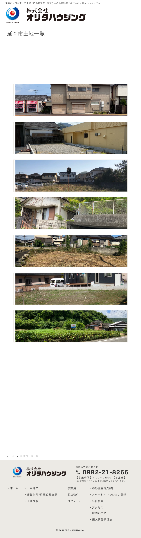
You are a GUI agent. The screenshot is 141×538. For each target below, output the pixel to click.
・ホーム (13, 488)
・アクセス (96, 507)
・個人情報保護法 (100, 519)
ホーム (11, 456)
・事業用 (70, 488)
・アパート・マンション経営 (107, 495)
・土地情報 (31, 501)
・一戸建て (31, 488)
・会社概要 (96, 501)
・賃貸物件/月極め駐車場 (40, 495)
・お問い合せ (97, 513)
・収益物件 (72, 495)
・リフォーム (73, 501)
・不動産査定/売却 (101, 488)
